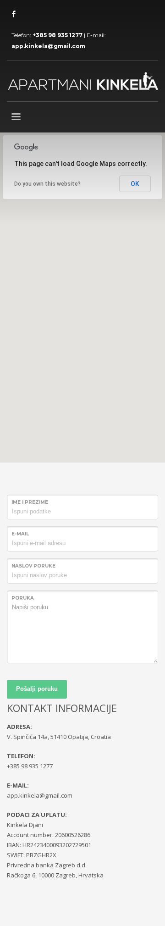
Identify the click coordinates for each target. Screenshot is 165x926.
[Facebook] (14, 14)
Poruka (22, 598)
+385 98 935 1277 (57, 35)
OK (135, 183)
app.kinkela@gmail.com (48, 46)
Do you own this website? (47, 184)
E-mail (20, 534)
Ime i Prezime (29, 502)
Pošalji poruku (37, 688)
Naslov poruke (33, 566)
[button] (82, 292)
